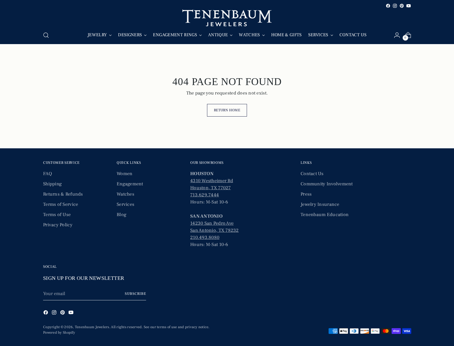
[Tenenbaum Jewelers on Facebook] (388, 5)
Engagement (130, 184)
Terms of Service (60, 204)
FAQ (47, 174)
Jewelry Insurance (320, 204)
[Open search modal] (46, 35)
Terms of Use (57, 215)
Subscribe (135, 293)
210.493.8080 (204, 237)
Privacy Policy (58, 225)
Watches (125, 194)
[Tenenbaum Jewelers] (227, 17)
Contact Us (312, 174)
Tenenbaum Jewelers (92, 327)
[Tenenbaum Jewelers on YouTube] (408, 5)
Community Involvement (327, 184)
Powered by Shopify (59, 332)
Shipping (52, 184)
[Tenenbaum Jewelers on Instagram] (395, 5)
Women (124, 174)
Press (306, 194)
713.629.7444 (204, 195)
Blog (121, 215)
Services (125, 204)
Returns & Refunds (63, 194)
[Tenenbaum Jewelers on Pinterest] (401, 5)
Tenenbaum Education (325, 215)
